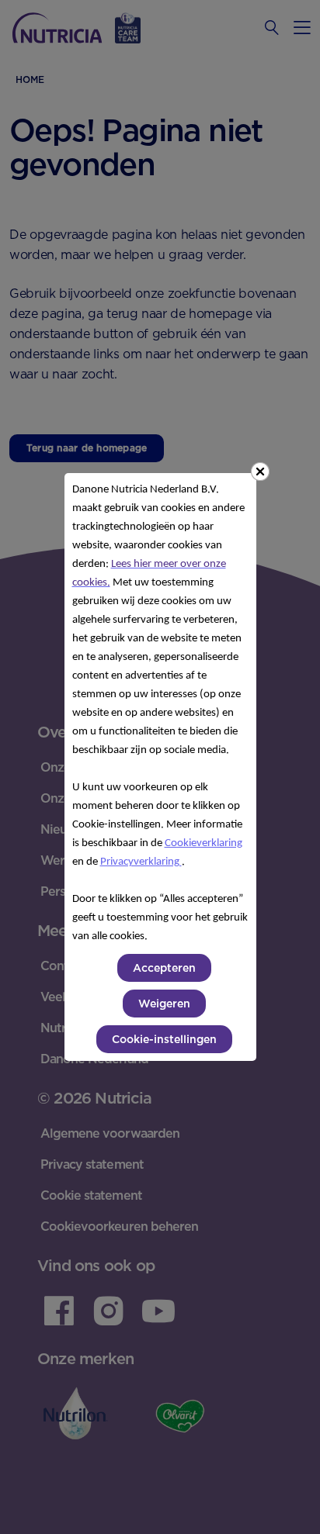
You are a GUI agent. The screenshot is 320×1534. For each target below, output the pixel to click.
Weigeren (164, 1003)
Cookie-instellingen (164, 1039)
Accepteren (164, 968)
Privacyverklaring (141, 862)
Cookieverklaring (203, 843)
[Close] (260, 471)
